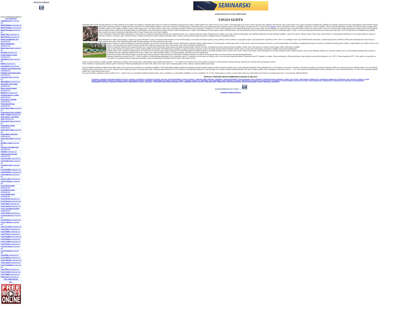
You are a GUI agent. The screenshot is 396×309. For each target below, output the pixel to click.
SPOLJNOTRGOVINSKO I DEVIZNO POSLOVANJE (166, 81)
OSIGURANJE (237, 80)
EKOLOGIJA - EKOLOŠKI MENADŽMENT (171, 79)
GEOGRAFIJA (258, 79)
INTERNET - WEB (288, 79)
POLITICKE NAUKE (265, 80)
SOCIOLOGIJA (148, 81)
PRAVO (306, 80)
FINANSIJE (191, 79)
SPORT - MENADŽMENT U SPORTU (188, 81)
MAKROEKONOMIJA (102, 80)
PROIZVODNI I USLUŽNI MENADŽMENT (354, 80)
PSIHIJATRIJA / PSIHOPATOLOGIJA (119, 81)
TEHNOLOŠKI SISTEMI (210, 81)
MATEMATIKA (118, 80)
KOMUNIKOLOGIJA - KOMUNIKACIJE (318, 79)
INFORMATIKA (279, 79)
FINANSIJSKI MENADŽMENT (230, 79)
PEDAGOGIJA (256, 80)
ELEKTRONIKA (140, 79)
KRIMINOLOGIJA (333, 79)
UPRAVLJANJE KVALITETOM (233, 81)
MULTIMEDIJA (167, 80)
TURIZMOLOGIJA (221, 81)
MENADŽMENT (148, 80)
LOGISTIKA (353, 79)
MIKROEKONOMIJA (158, 80)
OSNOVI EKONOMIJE (227, 80)
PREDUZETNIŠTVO (328, 80)
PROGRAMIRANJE (96, 81)
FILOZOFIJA (185, 79)
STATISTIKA (201, 81)
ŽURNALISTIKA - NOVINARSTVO (271, 81)
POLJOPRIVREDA (275, 80)
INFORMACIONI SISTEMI (269, 79)
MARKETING (111, 80)
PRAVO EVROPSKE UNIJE (315, 80)
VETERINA (260, 81)
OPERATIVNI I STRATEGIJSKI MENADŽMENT (196, 80)
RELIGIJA (141, 81)
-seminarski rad (11, 25)
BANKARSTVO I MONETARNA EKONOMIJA (110, 79)
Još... (11, 282)
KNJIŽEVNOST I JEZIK (343, 79)
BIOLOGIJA (125, 79)
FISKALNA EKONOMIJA (244, 79)
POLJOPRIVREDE (11, 18)
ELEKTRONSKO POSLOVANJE (152, 79)
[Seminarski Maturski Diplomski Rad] (230, 10)
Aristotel (272, 26)
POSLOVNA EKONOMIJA (287, 80)
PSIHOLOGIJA (105, 81)
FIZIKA (252, 79)
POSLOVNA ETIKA (298, 80)
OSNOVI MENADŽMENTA (215, 80)
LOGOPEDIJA (360, 79)
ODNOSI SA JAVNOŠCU (178, 80)
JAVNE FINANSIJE (304, 79)
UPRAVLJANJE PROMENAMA (249, 81)
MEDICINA (125, 80)
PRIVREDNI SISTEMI (339, 80)
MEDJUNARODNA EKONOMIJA (136, 80)
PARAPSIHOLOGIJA (247, 80)
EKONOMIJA (132, 79)
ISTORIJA (296, 79)
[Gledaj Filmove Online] (11, 304)
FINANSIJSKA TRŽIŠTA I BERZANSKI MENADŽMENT (209, 79)
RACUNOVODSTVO (133, 81)
